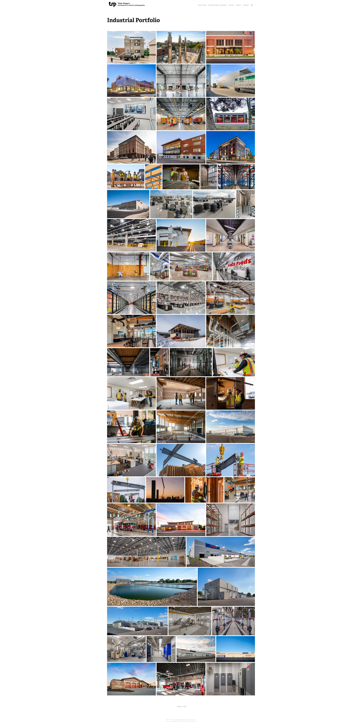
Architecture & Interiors (217, 5)
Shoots (231, 5)
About (238, 5)
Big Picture (202, 5)
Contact (246, 5)
